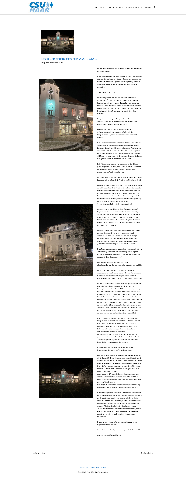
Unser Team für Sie (133, 7)
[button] (155, 7)
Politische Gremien (114, 7)
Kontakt (148, 7)
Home (95, 7)
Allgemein (45, 63)
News (102, 7)
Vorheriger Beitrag (38, 453)
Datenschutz (94, 467)
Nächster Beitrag (148, 453)
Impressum (84, 467)
